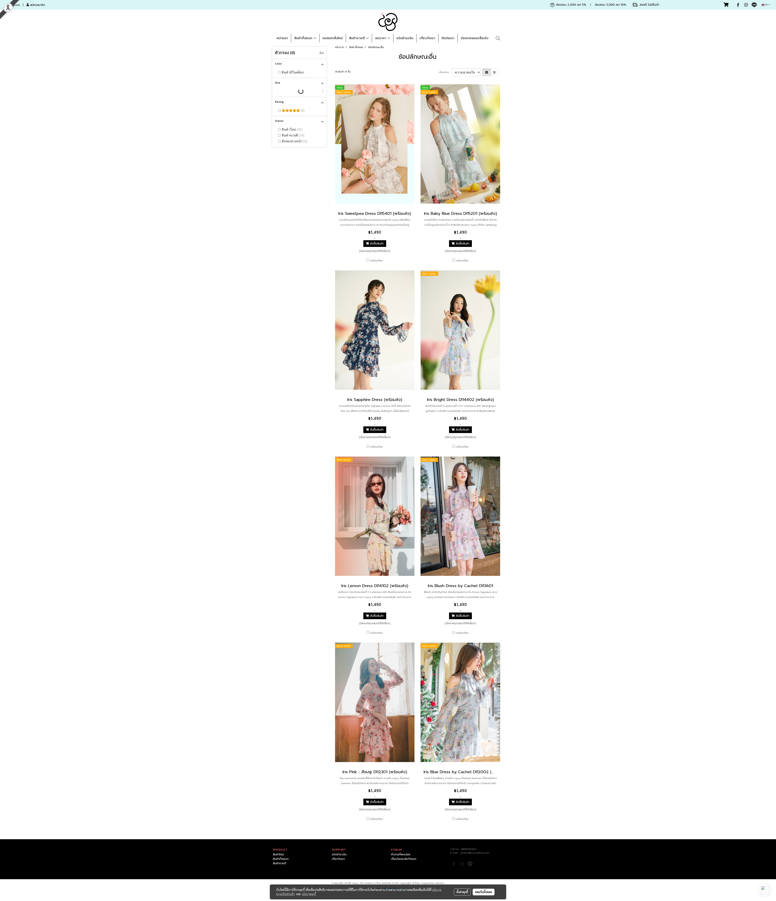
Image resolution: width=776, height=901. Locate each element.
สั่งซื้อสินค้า (376, 243)
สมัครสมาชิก (37, 5)
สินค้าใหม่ (278, 854)
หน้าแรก (282, 38)
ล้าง (321, 52)
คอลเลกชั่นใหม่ (333, 38)
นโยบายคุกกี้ (309, 894)
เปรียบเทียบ (376, 260)
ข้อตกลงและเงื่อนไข (474, 38)
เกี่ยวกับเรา (427, 38)
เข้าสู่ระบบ (13, 5)
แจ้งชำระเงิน (404, 38)
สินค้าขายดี (357, 38)
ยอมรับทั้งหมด (483, 892)
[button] (497, 38)
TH (766, 5)
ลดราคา (381, 38)
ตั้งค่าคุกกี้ (462, 892)
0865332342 (468, 849)
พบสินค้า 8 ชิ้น (343, 71)
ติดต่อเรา (448, 38)
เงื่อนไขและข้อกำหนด (403, 859)
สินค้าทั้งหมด (303, 38)
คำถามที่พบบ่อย (400, 854)
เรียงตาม (445, 72)
